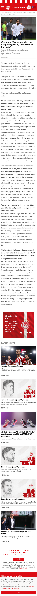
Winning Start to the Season (12, 366)
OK (19, 592)
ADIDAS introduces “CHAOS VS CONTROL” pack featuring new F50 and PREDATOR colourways (18, 434)
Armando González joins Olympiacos (15, 400)
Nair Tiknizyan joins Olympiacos (13, 467)
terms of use (23, 568)
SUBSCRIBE (18, 559)
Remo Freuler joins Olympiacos (13, 499)
